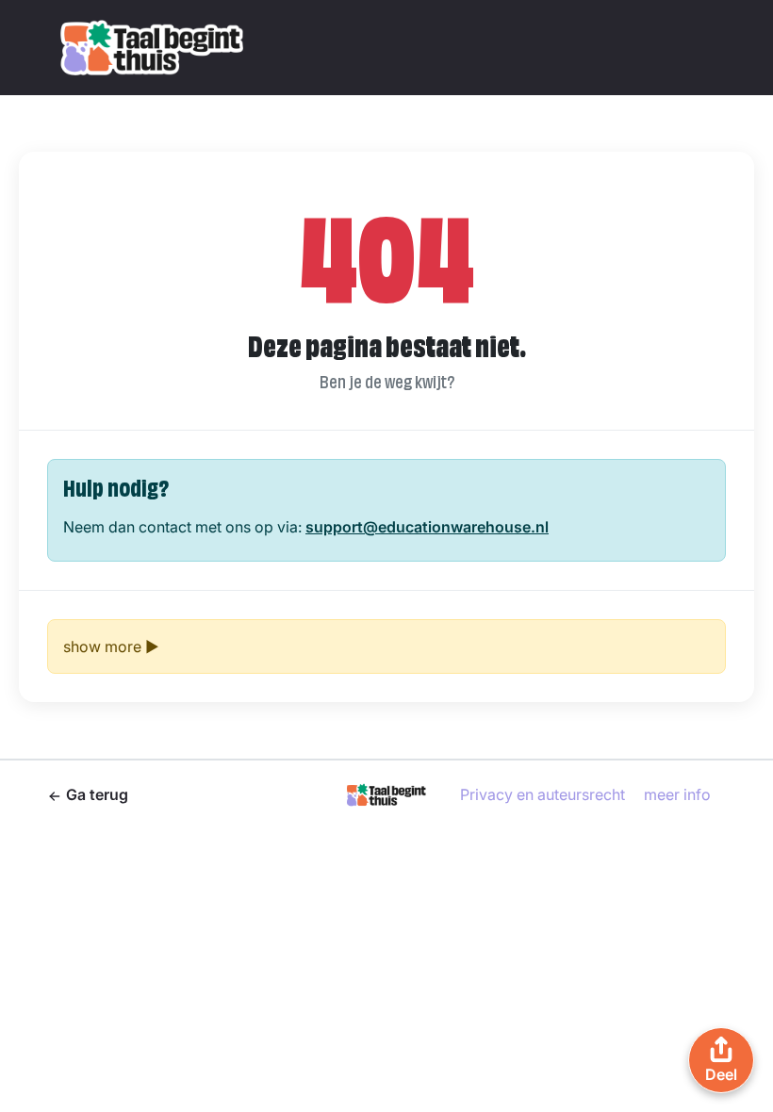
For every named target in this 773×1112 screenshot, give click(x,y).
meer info (677, 794)
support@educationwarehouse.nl (427, 526)
